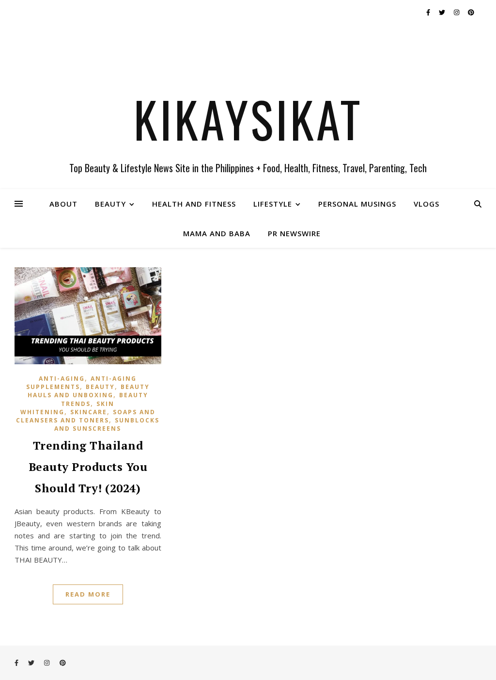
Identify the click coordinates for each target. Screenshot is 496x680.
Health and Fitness (194, 204)
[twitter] (443, 12)
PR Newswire (294, 233)
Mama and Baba (216, 233)
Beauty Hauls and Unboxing (89, 391)
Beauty (110, 204)
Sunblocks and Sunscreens (106, 424)
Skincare (88, 412)
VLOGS (426, 204)
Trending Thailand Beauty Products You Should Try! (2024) (88, 467)
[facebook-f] (429, 12)
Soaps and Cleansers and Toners (85, 416)
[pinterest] (471, 12)
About (63, 204)
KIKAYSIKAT (248, 119)
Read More (87, 594)
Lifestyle (272, 204)
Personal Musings (357, 204)
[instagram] (457, 12)
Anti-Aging (62, 378)
